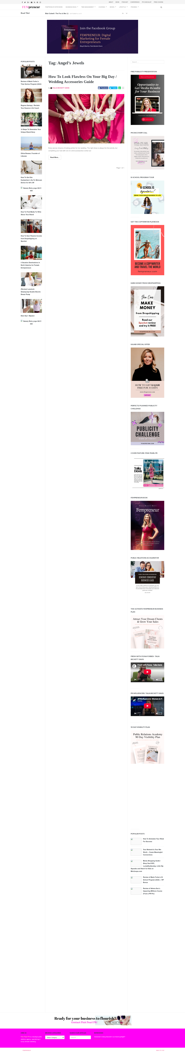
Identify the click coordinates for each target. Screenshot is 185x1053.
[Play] (135, 679)
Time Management (87, 7)
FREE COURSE (158, 2)
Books (112, 7)
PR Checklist (146, 2)
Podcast (125, 2)
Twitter (114, 88)
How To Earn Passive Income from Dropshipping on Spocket (31, 238)
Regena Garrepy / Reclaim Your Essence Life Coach (30, 106)
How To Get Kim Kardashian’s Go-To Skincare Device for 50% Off (31, 180)
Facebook (104, 88)
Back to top (160, 1050)
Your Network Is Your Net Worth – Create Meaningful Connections (153, 852)
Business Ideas (71, 7)
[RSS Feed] (35, 2)
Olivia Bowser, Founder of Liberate (30, 154)
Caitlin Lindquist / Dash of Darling (57, 13)
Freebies (134, 7)
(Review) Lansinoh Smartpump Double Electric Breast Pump (31, 291)
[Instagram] (40, 2)
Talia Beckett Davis (60, 88)
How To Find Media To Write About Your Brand (31, 213)
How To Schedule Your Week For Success (153, 840)
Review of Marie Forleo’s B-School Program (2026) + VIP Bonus (153, 879)
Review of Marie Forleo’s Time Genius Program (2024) (31, 82)
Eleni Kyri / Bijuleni (27, 316)
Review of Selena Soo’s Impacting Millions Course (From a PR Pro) (152, 891)
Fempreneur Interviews (54, 7)
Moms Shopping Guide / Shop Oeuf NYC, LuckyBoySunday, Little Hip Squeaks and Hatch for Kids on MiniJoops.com (147, 866)
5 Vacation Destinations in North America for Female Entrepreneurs (30, 265)
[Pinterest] (38, 2)
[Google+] (28, 2)
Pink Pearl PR (25, 1037)
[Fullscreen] (160, 679)
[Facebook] (22, 2)
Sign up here (98, 1039)
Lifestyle (122, 7)
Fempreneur (27, 1050)
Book (117, 2)
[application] (147, 672)
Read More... (54, 157)
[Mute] (157, 679)
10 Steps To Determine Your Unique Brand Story (31, 130)
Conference (134, 2)
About (111, 2)
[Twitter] (25, 2)
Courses (102, 7)
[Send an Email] (32, 2)
